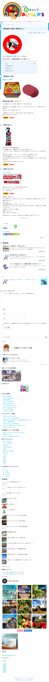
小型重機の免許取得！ (12, 532)
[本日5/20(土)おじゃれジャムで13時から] (39, 592)
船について (5, 452)
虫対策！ (5, 448)
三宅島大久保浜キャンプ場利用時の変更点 (16, 548)
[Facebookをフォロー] (6, 234)
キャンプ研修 (6, 472)
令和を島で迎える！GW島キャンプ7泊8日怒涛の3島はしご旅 (17, 419)
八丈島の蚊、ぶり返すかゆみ (17, 246)
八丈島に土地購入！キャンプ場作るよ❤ (16, 537)
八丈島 (4, 456)
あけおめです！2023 (11, 498)
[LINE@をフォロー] (14, 234)
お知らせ (4, 341)
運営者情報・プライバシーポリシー (21, 677)
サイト (4, 318)
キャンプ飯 (5, 470)
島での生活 (5, 445)
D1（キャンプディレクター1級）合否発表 (16, 515)
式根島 (4, 461)
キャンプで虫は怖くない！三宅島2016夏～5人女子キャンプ (25, 264)
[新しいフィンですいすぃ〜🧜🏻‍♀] (9, 592)
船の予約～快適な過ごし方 (9, 403)
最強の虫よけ (9, 68)
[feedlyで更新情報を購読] (16, 234)
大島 (4, 463)
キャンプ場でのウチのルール (9, 405)
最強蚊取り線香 (9, 65)
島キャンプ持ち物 (7, 443)
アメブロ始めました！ (12, 509)
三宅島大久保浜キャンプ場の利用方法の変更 (17, 554)
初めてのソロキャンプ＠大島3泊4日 (11, 423)
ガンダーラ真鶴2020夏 (8, 421)
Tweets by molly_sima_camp (8, 655)
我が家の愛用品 (6, 399)
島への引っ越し (10, 504)
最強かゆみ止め (9, 70)
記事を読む (42, 251)
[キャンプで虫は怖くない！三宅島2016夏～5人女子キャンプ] (6, 266)
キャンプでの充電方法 (8, 409)
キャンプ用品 (6, 476)
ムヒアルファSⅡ (7, 172)
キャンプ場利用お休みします (13, 481)
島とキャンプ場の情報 (8, 401)
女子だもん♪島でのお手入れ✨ (10, 407)
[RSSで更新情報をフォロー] (18, 234)
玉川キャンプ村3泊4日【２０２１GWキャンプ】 (14, 425)
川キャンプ (5, 469)
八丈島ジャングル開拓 (8, 410)
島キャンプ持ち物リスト (8, 398)
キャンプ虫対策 (42, 32)
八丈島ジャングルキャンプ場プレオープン (16, 487)
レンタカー (5, 454)
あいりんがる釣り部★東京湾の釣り (11, 436)
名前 (4, 309)
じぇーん (43, 237)
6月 (4, 661)
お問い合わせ (31, 677)
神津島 (4, 460)
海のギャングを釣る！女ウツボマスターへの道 (13, 432)
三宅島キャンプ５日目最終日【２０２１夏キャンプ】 (19, 559)
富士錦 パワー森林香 (7, 79)
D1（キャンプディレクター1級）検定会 (16, 520)
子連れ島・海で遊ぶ (7, 447)
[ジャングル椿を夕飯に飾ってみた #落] (24, 621)
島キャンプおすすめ (7, 441)
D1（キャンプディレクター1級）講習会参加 (17, 526)
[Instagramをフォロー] (9, 234)
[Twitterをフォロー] (4, 234)
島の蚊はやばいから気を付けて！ (18, 255)
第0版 (32, 679)
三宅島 (4, 458)
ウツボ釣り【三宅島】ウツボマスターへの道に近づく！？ (20, 543)
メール (5, 313)
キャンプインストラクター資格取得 (11, 418)
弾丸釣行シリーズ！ (7, 434)
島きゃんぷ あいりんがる (23, 679)
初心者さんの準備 (7, 396)
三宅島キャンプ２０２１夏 (9, 427)
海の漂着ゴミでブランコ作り (13, 492)
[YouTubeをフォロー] (11, 234)
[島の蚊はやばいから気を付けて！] (6, 257)
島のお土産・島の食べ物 (8, 450)
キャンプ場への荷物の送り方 (9, 572)
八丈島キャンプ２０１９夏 (9, 416)
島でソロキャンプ (7, 474)
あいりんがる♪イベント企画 (14, 358)
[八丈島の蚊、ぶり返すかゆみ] (6, 248)
